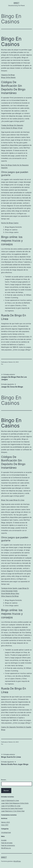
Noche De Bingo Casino (9, 223)
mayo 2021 (4, 825)
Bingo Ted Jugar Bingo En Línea (12, 500)
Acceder (4, 840)
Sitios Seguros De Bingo (10, 596)
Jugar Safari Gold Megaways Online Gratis (14, 803)
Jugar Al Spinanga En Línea (10, 800)
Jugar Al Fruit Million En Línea (10, 806)
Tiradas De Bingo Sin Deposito (12, 125)
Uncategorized (6, 832)
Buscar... (4, 780)
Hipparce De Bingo (8, 75)
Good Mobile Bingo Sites (10, 593)
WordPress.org (6, 848)
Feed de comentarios (8, 845)
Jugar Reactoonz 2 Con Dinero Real (12, 811)
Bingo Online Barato (8, 77)
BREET (16, 3)
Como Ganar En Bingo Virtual (11, 128)
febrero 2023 (5, 822)
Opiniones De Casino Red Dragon (12, 808)
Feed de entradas (6, 843)
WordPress (17, 861)
